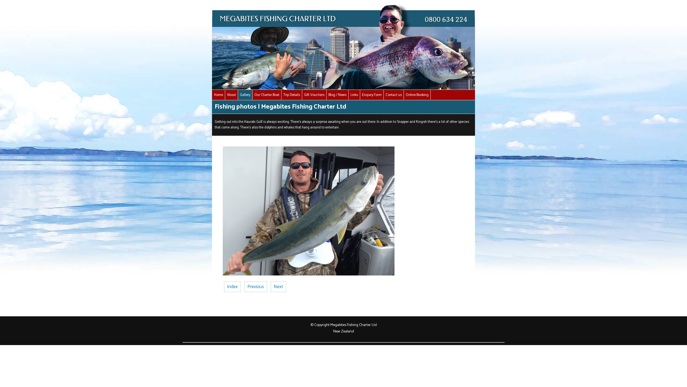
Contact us (394, 95)
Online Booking (417, 95)
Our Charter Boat (266, 95)
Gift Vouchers (314, 95)
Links (354, 95)
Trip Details (291, 95)
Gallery (245, 95)
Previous (255, 287)
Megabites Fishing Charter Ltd (353, 325)
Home (218, 95)
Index (232, 287)
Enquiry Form (372, 95)
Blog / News (337, 95)
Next (278, 287)
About (231, 95)
